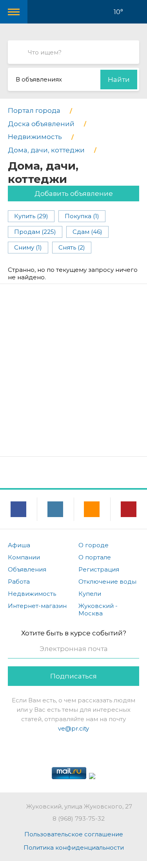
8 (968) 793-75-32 (79, 818)
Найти (119, 79)
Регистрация (98, 569)
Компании (24, 557)
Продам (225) (35, 231)
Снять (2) (71, 247)
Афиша (19, 545)
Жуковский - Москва (98, 609)
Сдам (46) (87, 231)
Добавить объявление (73, 193)
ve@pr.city (73, 728)
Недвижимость (32, 593)
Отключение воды (107, 581)
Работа (19, 581)
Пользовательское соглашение (73, 834)
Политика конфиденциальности (74, 847)
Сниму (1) (28, 247)
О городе (93, 545)
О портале (94, 557)
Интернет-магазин (37, 606)
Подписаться (73, 676)
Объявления (27, 569)
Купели (89, 593)
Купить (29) (31, 216)
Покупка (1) (82, 216)
